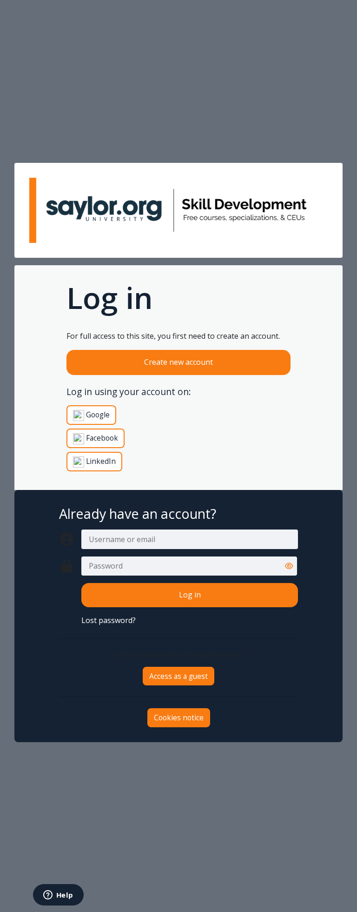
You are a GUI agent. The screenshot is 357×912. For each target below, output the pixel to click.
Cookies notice (179, 717)
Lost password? (108, 620)
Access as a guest (178, 676)
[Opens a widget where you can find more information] (58, 895)
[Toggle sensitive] (289, 566)
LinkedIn (100, 461)
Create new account (178, 362)
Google (97, 414)
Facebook (101, 438)
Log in (190, 595)
